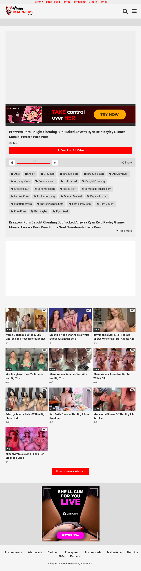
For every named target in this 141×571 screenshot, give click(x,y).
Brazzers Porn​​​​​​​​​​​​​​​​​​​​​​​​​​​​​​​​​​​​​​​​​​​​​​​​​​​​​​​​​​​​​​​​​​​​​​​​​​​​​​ (46, 181)
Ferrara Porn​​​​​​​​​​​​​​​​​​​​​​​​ (21, 196)
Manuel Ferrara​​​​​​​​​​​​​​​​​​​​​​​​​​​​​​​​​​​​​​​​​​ (23, 203)
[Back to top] (129, 560)
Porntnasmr (79, 1)
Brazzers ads (93, 552)
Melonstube (114, 552)
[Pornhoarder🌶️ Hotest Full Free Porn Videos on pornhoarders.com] (19, 11)
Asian (31, 173)
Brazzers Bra (71, 173)
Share (128, 162)
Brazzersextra (13, 552)
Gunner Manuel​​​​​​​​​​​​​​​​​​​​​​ (73, 196)
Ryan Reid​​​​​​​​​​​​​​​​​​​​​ (62, 211)
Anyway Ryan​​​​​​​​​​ (120, 173)
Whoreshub (35, 552)
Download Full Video (72, 150)
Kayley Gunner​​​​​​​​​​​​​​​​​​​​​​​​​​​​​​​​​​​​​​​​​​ (98, 196)
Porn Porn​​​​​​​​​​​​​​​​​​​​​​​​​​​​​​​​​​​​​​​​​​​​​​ (20, 211)
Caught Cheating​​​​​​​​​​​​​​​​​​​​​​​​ (95, 181)
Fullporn (92, 1)
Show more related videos (70, 471)
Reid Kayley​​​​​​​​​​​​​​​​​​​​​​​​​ (41, 211)
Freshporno (72, 552)
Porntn (66, 1)
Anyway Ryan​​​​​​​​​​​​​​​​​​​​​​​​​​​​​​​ (22, 181)
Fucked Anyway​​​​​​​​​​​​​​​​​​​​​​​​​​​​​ (46, 196)
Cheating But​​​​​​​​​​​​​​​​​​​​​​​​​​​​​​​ (21, 188)
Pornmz (38, 1)
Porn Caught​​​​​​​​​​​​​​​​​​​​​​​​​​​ (106, 203)
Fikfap (48, 1)
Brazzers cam (95, 173)
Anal (17, 173)
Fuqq (57, 1)
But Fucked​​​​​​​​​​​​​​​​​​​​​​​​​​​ (70, 181)
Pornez (103, 1)
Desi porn (53, 552)
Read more (125, 230)
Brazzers (49, 173)
